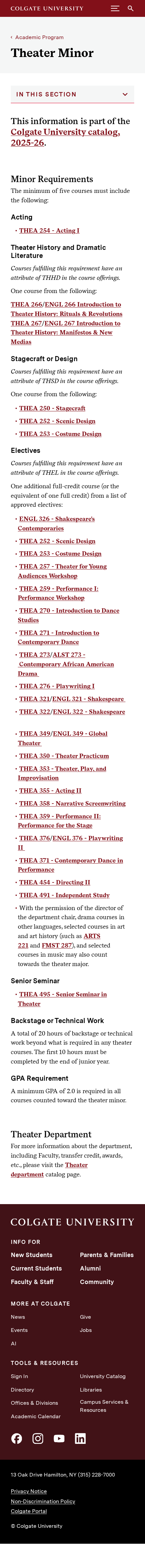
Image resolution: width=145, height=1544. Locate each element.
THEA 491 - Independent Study (64, 895)
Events (19, 1330)
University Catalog (103, 1376)
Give (85, 1317)
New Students (32, 1254)
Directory (22, 1390)
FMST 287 (57, 945)
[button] (115, 8)
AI (14, 1343)
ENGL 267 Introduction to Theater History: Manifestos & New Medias (65, 332)
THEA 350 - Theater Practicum (64, 755)
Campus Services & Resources (104, 1406)
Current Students (36, 1268)
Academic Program (39, 37)
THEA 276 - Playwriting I (57, 686)
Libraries (91, 1390)
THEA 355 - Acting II (50, 790)
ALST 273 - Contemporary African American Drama (66, 664)
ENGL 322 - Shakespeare (89, 711)
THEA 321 (34, 698)
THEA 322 (34, 711)
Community (97, 1281)
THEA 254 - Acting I (49, 230)
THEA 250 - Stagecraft (52, 408)
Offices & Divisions (34, 1403)
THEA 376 (34, 838)
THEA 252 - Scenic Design (57, 421)
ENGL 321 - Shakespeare (88, 698)
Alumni (90, 1268)
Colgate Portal (29, 1511)
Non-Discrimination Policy (43, 1501)
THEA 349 (34, 733)
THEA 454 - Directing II (54, 882)
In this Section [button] (46, 94)
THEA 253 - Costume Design (60, 433)
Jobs (86, 1330)
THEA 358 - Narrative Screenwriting (72, 803)
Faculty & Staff (32, 1281)
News (18, 1317)
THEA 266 (26, 304)
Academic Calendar (36, 1416)
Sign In (19, 1376)
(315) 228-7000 (96, 1475)
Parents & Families (107, 1254)
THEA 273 (34, 654)
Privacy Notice (29, 1491)
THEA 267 (26, 323)
